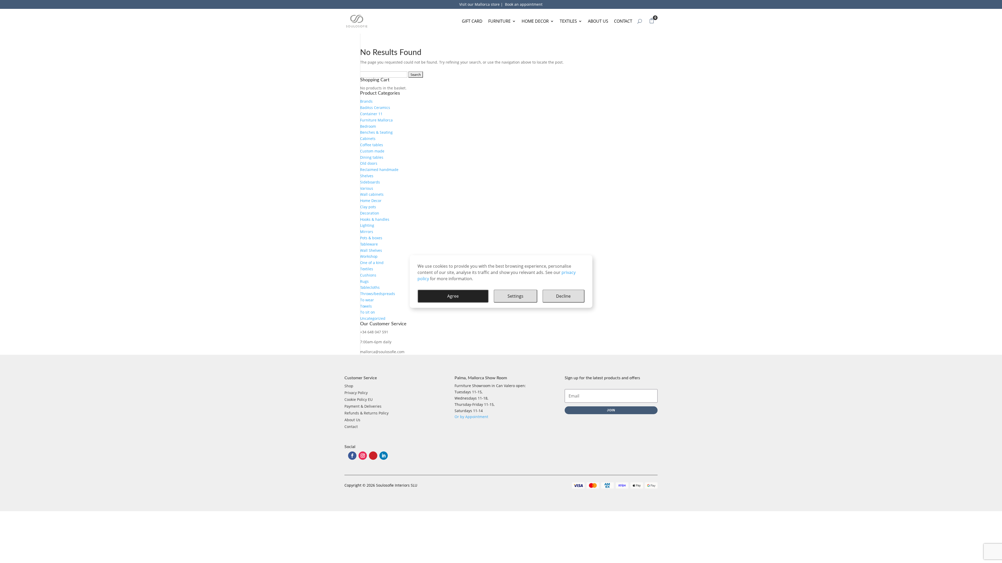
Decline (563, 296)
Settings (515, 296)
